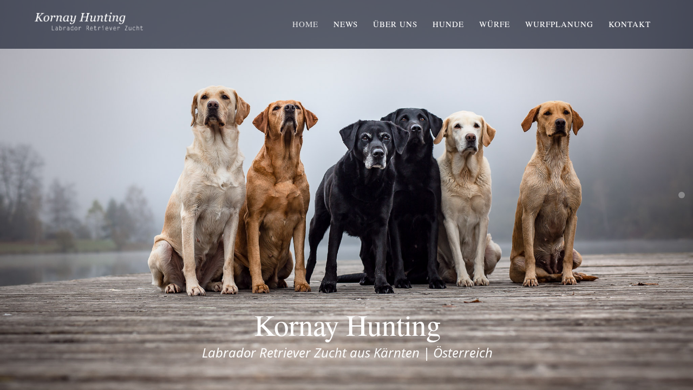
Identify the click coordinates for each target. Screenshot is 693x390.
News (346, 23)
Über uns (395, 23)
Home (305, 23)
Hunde (448, 23)
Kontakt (630, 23)
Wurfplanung (559, 23)
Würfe (494, 23)
